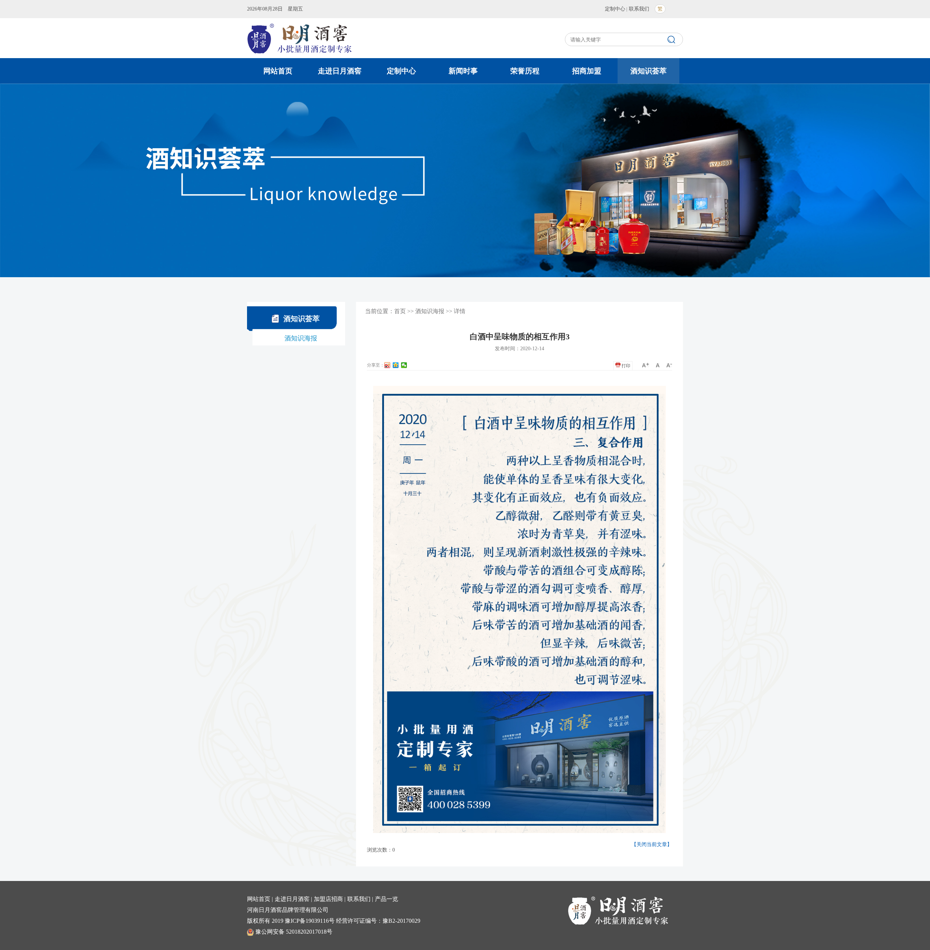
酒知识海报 (300, 338)
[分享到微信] (404, 365)
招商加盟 (586, 71)
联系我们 (639, 9)
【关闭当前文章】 (651, 844)
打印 (625, 365)
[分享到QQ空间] (396, 365)
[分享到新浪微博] (387, 365)
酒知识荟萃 (648, 71)
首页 (400, 311)
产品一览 (386, 899)
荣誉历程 (524, 71)
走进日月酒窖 (339, 71)
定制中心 (615, 9)
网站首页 (277, 71)
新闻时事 (463, 71)
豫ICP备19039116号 (310, 921)
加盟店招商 (328, 899)
